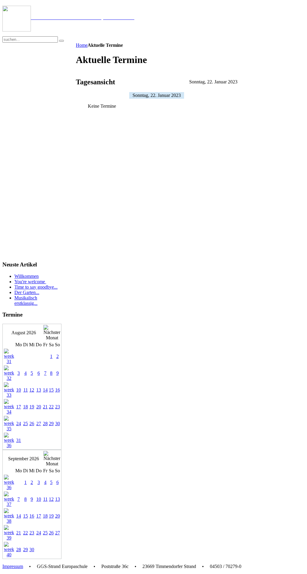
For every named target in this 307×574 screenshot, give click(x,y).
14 (45, 389)
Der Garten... (26, 292)
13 (38, 389)
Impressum (12, 566)
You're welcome (30, 281)
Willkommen (26, 276)
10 (18, 389)
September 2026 (23, 458)
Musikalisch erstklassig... (25, 300)
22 (51, 406)
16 (57, 389)
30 (57, 423)
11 (25, 389)
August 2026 (23, 332)
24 (18, 423)
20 (38, 406)
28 (45, 423)
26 (31, 423)
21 (45, 406)
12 (31, 389)
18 (25, 406)
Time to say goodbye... (36, 287)
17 (18, 406)
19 (31, 406)
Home (82, 45)
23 (57, 406)
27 (38, 423)
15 (51, 389)
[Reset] (61, 41)
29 (51, 423)
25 (25, 423)
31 (18, 440)
